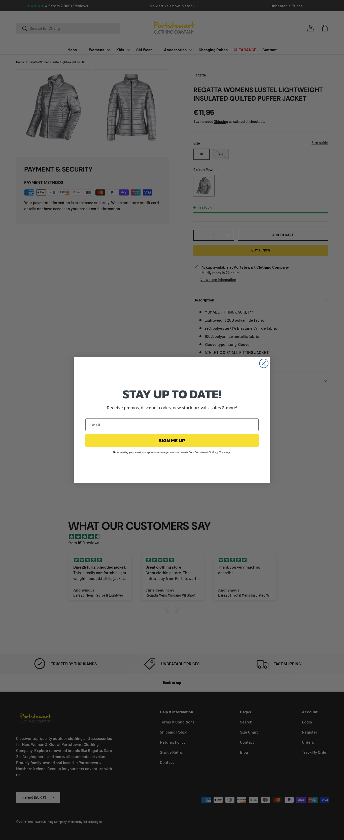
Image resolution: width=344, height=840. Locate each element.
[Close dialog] (263, 363)
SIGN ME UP (172, 440)
